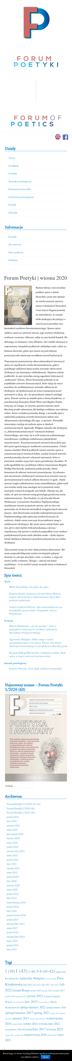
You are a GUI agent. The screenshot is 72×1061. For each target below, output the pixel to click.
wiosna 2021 (13, 868)
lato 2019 (12, 898)
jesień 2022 (13, 847)
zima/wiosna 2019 (16, 903)
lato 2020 (12, 881)
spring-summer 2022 (32, 1007)
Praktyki (12, 174)
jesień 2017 (13, 920)
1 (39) (10, 971)
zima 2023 (12, 843)
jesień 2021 (13, 860)
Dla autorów (14, 244)
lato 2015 (12, 949)
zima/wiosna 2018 (16, 915)
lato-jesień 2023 (15, 834)
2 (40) (31, 971)
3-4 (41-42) (45, 971)
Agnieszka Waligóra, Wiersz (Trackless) (38, 642)
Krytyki (12, 205)
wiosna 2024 (13, 826)
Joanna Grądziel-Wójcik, (35, 610)
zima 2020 (12, 890)
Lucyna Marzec (44, 1002)
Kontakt (12, 237)
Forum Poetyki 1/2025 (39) (21, 813)
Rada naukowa (15, 252)
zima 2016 (12, 941)
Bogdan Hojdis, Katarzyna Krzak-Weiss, (35, 597)
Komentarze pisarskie (19, 189)
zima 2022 (12, 855)
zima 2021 (12, 873)
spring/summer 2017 (19, 1012)
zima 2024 (12, 830)
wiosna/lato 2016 (16, 937)
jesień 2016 (13, 932)
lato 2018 (12, 911)
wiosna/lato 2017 (16, 924)
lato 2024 (12, 821)
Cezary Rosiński (50, 978)
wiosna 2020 (13, 885)
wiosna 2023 (13, 838)
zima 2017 (12, 928)
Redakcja (13, 260)
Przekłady (13, 166)
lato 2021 (12, 864)
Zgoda (45, 1057)
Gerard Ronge (21, 990)
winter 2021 (30, 1023)
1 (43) (21, 970)
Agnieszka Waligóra (31, 978)
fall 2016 (37, 984)
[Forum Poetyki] (36, 22)
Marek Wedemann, (33, 629)
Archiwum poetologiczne (21, 197)
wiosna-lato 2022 (16, 851)
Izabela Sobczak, (35, 668)
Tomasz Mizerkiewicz (38, 1019)
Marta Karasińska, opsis (29, 587)
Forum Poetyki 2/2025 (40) (21, 808)
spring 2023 (55, 1013)
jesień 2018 (13, 907)
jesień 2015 (13, 945)
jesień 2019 (13, 894)
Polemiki (12, 213)
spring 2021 (42, 1012)
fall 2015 (27, 984)
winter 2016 (17, 1023)
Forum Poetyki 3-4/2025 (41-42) (24, 804)
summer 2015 (20, 1018)
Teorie (11, 158)
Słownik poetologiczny (19, 181)
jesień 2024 (13, 817)
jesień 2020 (13, 877)
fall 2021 (55, 984)
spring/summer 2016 (56, 1007)
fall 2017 (46, 984)
